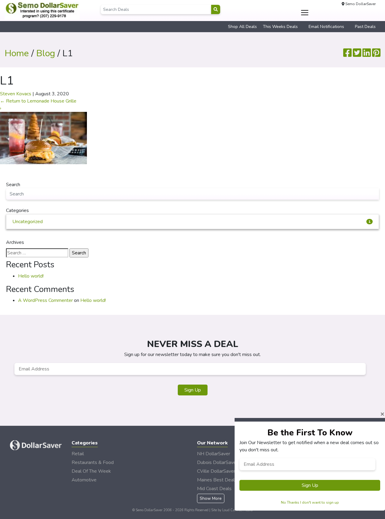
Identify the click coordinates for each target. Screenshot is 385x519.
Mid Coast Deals (214, 488)
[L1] (43, 137)
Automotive (84, 480)
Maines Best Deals (217, 480)
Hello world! (31, 276)
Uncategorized (191, 221)
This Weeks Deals (280, 26)
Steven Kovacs (15, 94)
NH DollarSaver (213, 453)
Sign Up (192, 390)
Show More (211, 498)
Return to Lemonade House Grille (38, 101)
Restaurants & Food (93, 462)
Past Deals (365, 26)
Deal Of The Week (91, 471)
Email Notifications (326, 26)
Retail (78, 453)
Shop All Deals (242, 26)
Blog (45, 53)
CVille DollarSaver (216, 471)
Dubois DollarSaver (217, 462)
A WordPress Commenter (45, 300)
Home (17, 53)
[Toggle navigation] (305, 13)
